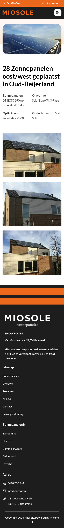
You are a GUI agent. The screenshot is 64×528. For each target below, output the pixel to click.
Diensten (8, 383)
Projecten (8, 391)
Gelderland (9, 456)
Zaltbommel (10, 433)
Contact (7, 406)
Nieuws (7, 398)
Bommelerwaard (12, 448)
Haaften (7, 441)
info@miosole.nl (53, 3)
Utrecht (7, 463)
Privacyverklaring (13, 413)
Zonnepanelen (11, 376)
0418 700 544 (13, 3)
